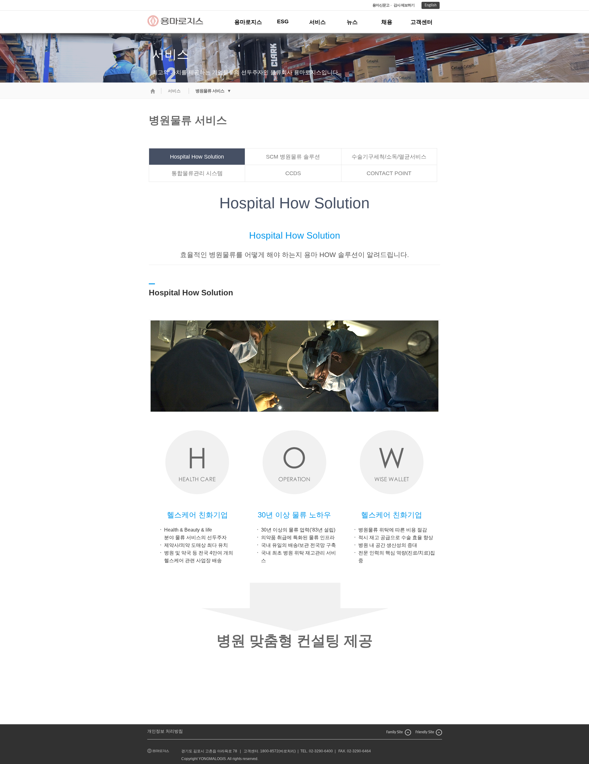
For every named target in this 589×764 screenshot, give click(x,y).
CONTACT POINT (389, 173)
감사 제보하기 (404, 5)
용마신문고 (380, 5)
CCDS (293, 173)
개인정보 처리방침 (165, 731)
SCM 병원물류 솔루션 (293, 157)
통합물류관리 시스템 (197, 173)
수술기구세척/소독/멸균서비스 (389, 157)
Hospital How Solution (197, 157)
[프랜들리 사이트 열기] (429, 731)
